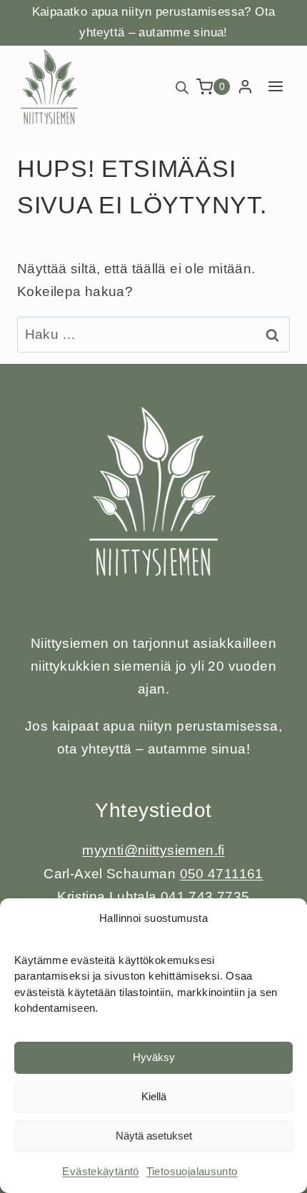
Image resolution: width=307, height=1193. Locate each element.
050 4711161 (221, 873)
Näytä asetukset (154, 1135)
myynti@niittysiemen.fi (153, 850)
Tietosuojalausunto (192, 1171)
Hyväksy (154, 1057)
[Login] (245, 87)
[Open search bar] (182, 86)
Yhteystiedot (153, 810)
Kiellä (153, 1096)
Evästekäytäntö (100, 1171)
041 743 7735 (205, 896)
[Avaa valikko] (275, 86)
